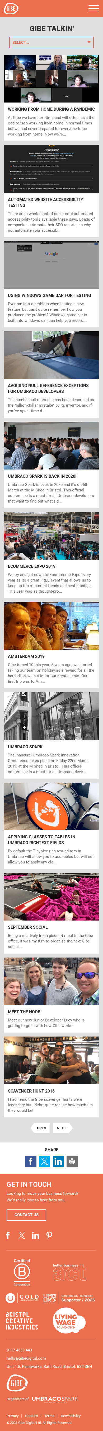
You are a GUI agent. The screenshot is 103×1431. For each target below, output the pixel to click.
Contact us (27, 1214)
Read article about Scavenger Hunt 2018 (51, 1077)
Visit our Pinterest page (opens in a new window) (49, 1235)
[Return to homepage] (11, 8)
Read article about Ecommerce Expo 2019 (51, 555)
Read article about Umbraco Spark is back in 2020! (51, 465)
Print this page (72, 1161)
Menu (93, 8)
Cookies (31, 1416)
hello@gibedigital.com (26, 1358)
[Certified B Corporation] (22, 1272)
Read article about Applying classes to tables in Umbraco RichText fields (51, 826)
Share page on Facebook (30, 1161)
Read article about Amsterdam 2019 (51, 645)
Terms (49, 1416)
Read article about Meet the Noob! (51, 995)
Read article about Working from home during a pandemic (51, 98)
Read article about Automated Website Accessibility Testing (51, 191)
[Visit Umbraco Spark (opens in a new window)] (55, 1400)
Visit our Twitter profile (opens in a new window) (21, 1235)
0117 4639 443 (19, 1350)
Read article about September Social (51, 913)
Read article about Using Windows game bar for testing (51, 284)
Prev (40, 1129)
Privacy (13, 1416)
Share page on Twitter (44, 1161)
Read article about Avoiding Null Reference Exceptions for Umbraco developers (51, 374)
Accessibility (71, 1416)
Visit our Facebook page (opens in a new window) (8, 1235)
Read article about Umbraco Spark (51, 735)
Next (59, 1129)
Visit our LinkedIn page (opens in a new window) (35, 1235)
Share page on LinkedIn (58, 1161)
